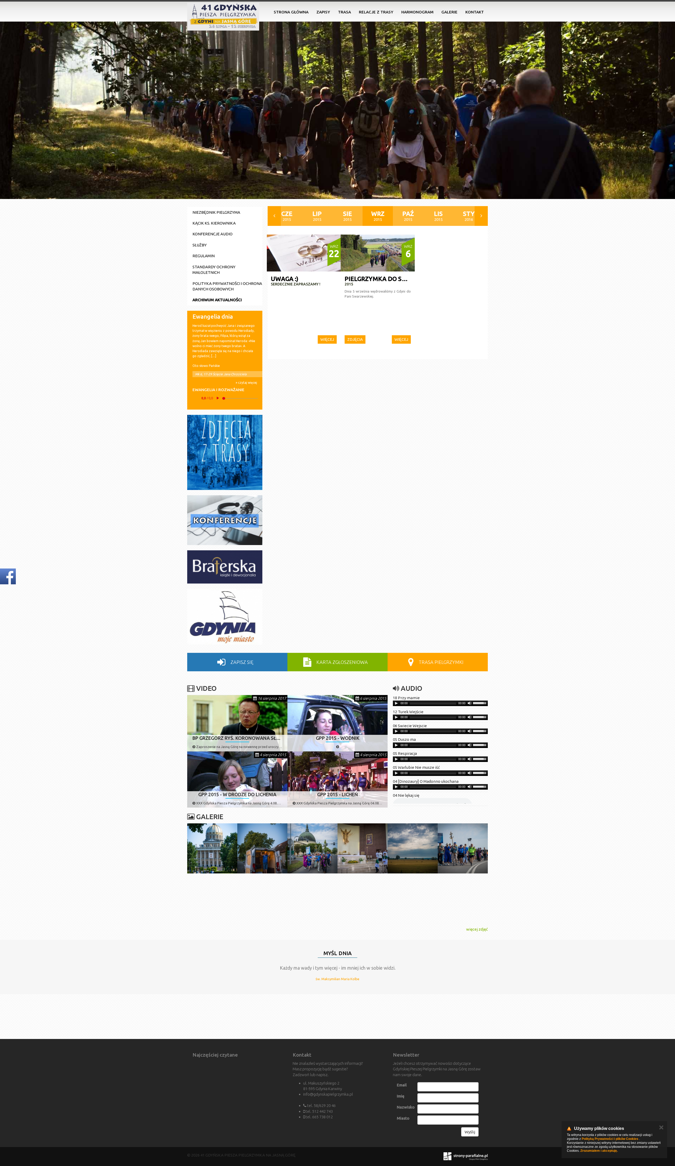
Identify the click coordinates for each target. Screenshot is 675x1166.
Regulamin (203, 256)
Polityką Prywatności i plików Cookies (610, 1139)
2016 (469, 216)
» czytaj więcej (246, 382)
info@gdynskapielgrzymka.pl (328, 1094)
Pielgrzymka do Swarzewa (389, 278)
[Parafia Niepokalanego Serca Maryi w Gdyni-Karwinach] (312, 1016)
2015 (286, 216)
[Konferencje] (224, 520)
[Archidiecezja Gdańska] (212, 1016)
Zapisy (323, 12)
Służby (199, 245)
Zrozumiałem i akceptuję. (599, 1151)
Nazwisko (406, 1107)
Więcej (327, 339)
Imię (400, 1096)
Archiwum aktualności (217, 300)
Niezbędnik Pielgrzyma (216, 212)
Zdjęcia (355, 339)
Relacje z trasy (376, 12)
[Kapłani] (362, 1016)
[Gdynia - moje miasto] (262, 1016)
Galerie (449, 12)
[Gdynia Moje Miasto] (224, 617)
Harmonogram (417, 12)
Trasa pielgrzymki (441, 662)
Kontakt (474, 12)
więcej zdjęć (477, 929)
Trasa (344, 12)
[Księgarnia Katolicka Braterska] (224, 567)
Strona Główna (291, 12)
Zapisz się (241, 662)
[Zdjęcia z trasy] (224, 452)
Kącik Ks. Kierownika (214, 223)
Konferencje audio (212, 234)
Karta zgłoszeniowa (341, 662)
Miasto (403, 1118)
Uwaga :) (284, 278)
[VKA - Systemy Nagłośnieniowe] (412, 1016)
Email (402, 1085)
